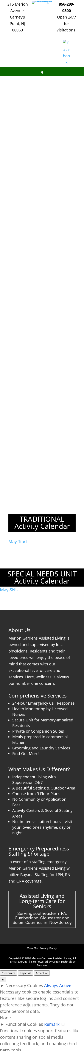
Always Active (57, 985)
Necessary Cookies (24, 985)
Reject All (25, 973)
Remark (52, 1024)
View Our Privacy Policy (42, 948)
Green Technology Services (56, 963)
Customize (8, 973)
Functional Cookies (24, 1024)
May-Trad (17, 541)
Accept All (42, 973)
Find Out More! (25, 753)
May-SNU (9, 590)
